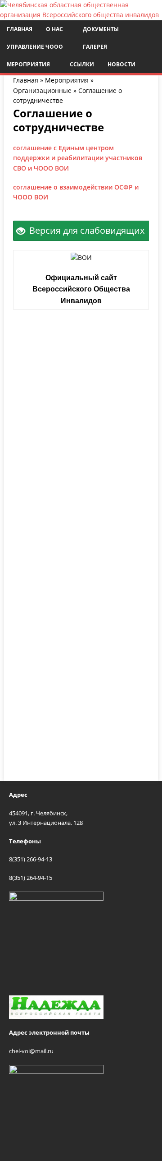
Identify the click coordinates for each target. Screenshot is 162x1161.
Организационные (42, 90)
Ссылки (82, 64)
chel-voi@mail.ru (31, 1051)
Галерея (95, 47)
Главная (19, 29)
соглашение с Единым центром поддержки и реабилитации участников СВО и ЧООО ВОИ (77, 157)
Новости (121, 64)
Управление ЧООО (35, 47)
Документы (101, 29)
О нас (54, 29)
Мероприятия (28, 64)
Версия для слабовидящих (85, 230)
